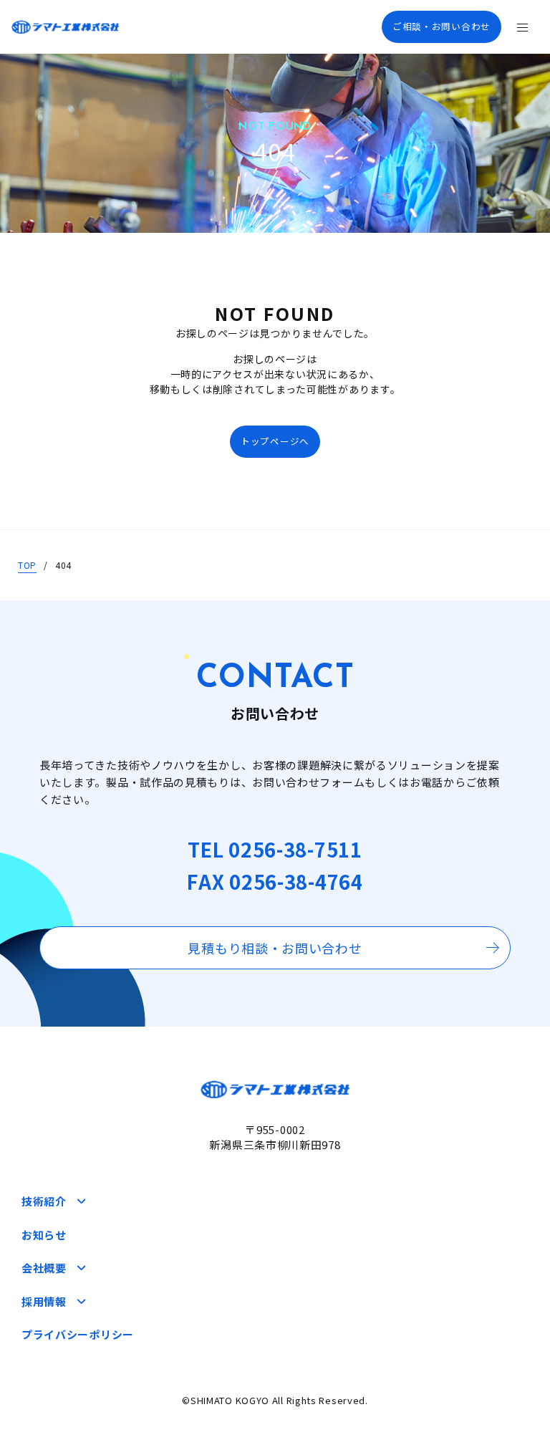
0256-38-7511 (295, 849)
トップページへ (275, 441)
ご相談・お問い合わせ (441, 26)
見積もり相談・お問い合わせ (275, 947)
